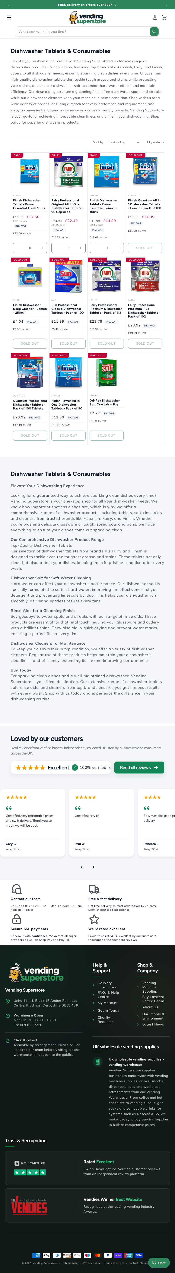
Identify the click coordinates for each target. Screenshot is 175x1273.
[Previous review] (81, 867)
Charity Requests (106, 1019)
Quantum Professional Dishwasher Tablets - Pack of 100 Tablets (30, 404)
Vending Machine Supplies (149, 987)
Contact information (140, 1262)
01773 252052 (35, 905)
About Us (150, 1007)
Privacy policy (91, 1262)
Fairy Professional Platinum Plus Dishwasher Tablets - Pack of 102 (144, 311)
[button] (9, 17)
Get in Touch (108, 1010)
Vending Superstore (45, 1263)
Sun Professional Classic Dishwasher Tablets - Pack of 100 (67, 309)
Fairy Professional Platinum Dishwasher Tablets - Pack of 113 (106, 309)
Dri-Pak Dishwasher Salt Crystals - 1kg (105, 402)
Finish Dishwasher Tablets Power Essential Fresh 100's (29, 204)
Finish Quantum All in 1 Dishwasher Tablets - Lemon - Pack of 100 (144, 204)
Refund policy (70, 1262)
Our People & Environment (153, 1016)
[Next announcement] (166, 4)
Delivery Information (107, 985)
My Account (108, 1003)
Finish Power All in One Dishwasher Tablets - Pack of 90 (66, 404)
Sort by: (98, 142)
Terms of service (114, 1262)
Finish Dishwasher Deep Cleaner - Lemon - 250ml (30, 309)
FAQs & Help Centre (108, 994)
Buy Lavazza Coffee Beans (153, 999)
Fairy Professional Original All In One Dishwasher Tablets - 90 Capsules (67, 206)
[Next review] (93, 867)
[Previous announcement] (8, 4)
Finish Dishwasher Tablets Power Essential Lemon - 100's (103, 206)
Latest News (153, 1024)
